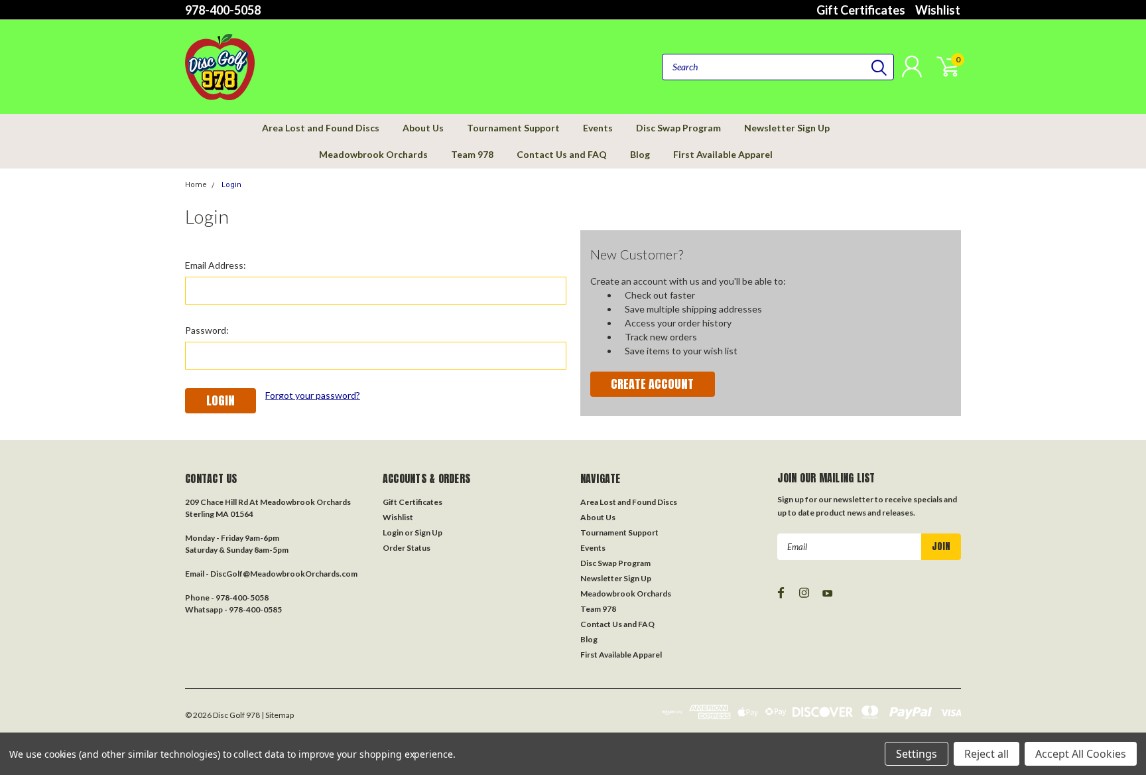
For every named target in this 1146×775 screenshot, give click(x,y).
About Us (423, 127)
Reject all (986, 753)
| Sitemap (277, 715)
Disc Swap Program (678, 127)
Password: (207, 330)
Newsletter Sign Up (787, 127)
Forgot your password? (312, 395)
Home (196, 184)
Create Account (652, 384)
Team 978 (472, 154)
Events (598, 127)
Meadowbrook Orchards (373, 154)
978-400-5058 (223, 10)
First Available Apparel (723, 154)
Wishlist (937, 10)
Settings (916, 753)
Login (231, 184)
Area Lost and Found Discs (320, 127)
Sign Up (428, 532)
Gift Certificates (860, 10)
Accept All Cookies (1080, 753)
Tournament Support (513, 127)
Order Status (406, 548)
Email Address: (215, 265)
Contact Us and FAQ (562, 154)
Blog (640, 154)
